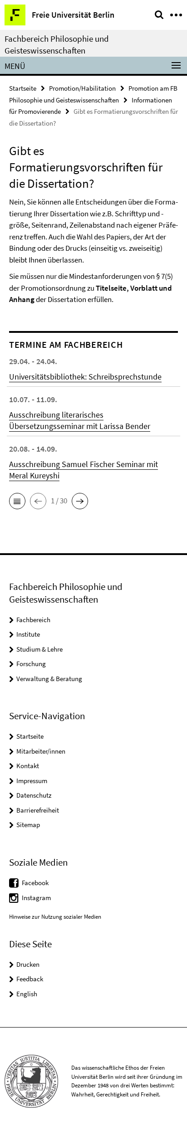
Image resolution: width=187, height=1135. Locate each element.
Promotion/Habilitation (82, 88)
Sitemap (28, 824)
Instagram (36, 897)
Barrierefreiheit (37, 810)
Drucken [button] (27, 964)
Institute (28, 634)
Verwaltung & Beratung (49, 678)
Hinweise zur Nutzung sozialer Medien (55, 917)
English (26, 993)
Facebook (35, 882)
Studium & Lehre (39, 649)
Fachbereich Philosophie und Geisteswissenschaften (57, 44)
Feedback (29, 978)
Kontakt (27, 765)
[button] (17, 501)
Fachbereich (33, 619)
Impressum (31, 780)
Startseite (22, 88)
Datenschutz (33, 795)
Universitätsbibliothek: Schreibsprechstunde (85, 376)
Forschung (31, 663)
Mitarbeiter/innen (40, 751)
